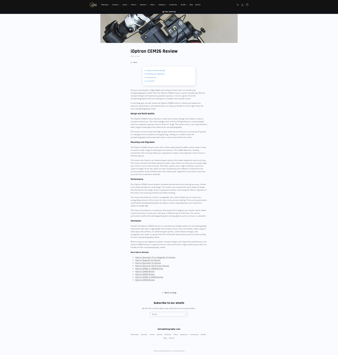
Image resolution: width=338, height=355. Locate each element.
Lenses (152, 334)
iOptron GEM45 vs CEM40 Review (149, 268)
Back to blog (170, 292)
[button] (105, 5)
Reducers (168, 334)
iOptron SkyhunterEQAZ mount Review (152, 266)
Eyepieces (184, 334)
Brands (203, 334)
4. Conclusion (149, 81)
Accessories (194, 334)
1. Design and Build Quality (154, 70)
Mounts (159, 334)
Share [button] (135, 62)
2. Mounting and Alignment (154, 74)
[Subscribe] (185, 314)
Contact (172, 338)
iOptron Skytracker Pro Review (148, 263)
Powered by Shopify (179, 351)
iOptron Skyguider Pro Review (147, 260)
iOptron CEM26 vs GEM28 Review (149, 277)
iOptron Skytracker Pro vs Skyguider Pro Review (155, 257)
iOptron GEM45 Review (145, 274)
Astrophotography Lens (165, 351)
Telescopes (134, 334)
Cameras (144, 334)
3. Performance (150, 77)
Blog (165, 338)
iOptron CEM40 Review (144, 271)
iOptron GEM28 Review (145, 280)
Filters (176, 334)
